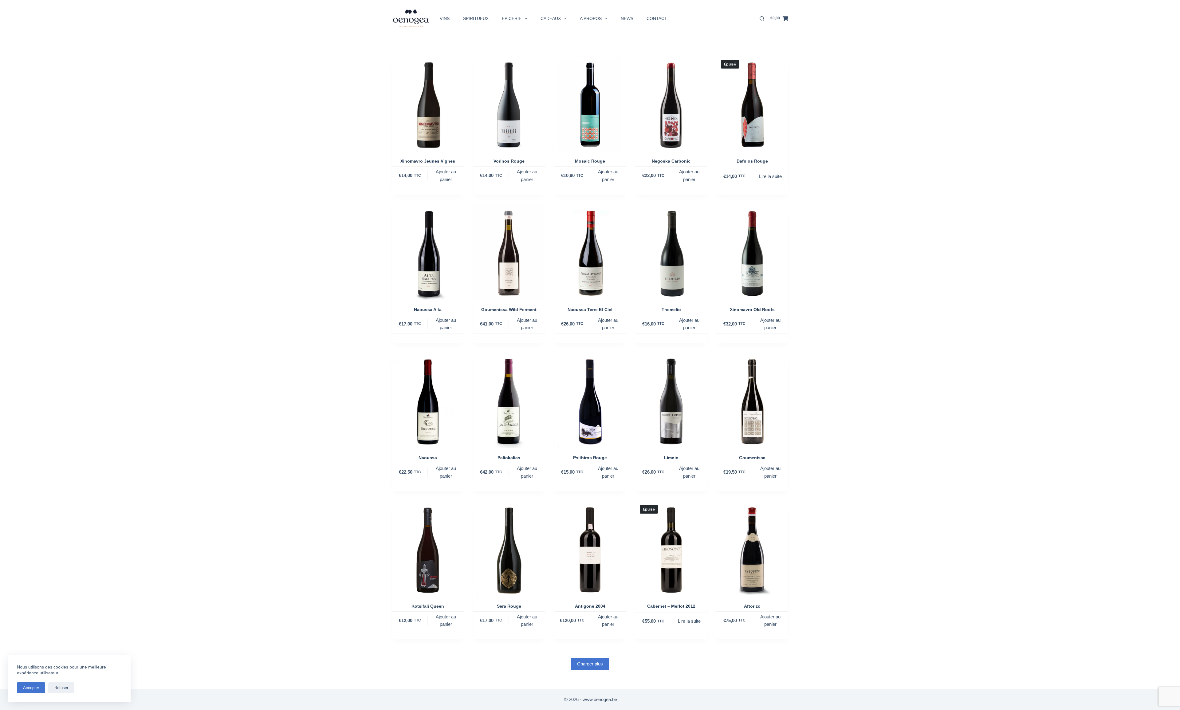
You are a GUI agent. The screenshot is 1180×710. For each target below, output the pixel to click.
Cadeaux (551, 18)
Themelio (671, 309)
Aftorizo (752, 606)
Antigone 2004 (590, 606)
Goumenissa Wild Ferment (509, 309)
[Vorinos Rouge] (509, 103)
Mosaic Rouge (590, 161)
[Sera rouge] (509, 548)
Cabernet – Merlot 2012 (671, 606)
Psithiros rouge (590, 457)
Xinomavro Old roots (752, 309)
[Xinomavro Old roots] (752, 252)
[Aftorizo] (752, 548)
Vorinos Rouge (509, 161)
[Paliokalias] (509, 400)
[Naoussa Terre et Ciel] (590, 252)
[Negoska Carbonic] (671, 103)
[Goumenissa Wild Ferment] (509, 252)
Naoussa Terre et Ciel (590, 309)
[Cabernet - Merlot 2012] (671, 548)
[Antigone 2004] (590, 548)
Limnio (671, 457)
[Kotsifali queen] (428, 548)
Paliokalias (509, 457)
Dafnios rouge (752, 161)
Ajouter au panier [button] (446, 175)
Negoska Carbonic (671, 161)
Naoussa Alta (428, 309)
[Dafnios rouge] (752, 103)
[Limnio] (671, 400)
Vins (445, 18)
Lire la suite (770, 176)
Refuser (61, 687)
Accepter (31, 687)
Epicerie (511, 18)
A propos (591, 18)
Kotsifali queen (427, 606)
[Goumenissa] (752, 400)
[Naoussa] (428, 400)
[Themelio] (671, 252)
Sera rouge (509, 606)
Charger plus (590, 663)
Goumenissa (752, 457)
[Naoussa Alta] (428, 252)
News (627, 18)
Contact (657, 18)
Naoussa (428, 457)
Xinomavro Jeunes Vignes (427, 161)
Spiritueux (476, 18)
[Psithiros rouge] (590, 400)
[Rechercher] (762, 18)
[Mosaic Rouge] (590, 103)
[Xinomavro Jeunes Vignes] (428, 103)
